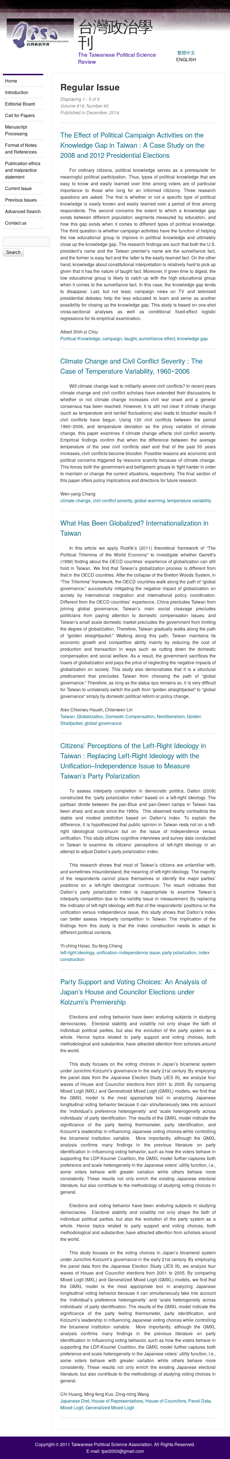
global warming (149, 500)
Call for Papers (20, 115)
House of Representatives (117, 1401)
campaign (112, 338)
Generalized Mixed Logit (110, 1407)
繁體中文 (186, 52)
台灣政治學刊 (115, 33)
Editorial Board (20, 104)
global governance (103, 723)
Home (11, 80)
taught (130, 338)
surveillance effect (157, 338)
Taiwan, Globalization (81, 716)
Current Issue (18, 188)
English (186, 59)
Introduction (16, 92)
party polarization (179, 952)
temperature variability (189, 500)
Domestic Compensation (130, 716)
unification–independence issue (128, 952)
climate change (75, 500)
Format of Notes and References (21, 148)
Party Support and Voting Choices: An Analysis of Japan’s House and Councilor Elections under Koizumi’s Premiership (133, 991)
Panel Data (199, 1401)
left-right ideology (77, 952)
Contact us (15, 223)
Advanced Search (23, 211)
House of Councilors (165, 1401)
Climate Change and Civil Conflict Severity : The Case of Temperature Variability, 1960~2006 (131, 366)
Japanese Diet (74, 1401)
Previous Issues (21, 200)
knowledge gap (192, 338)
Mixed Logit (71, 1407)
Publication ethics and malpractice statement (22, 170)
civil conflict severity (112, 500)
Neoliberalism (171, 716)
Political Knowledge (80, 338)
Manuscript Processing (16, 130)
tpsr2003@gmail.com (123, 1451)
